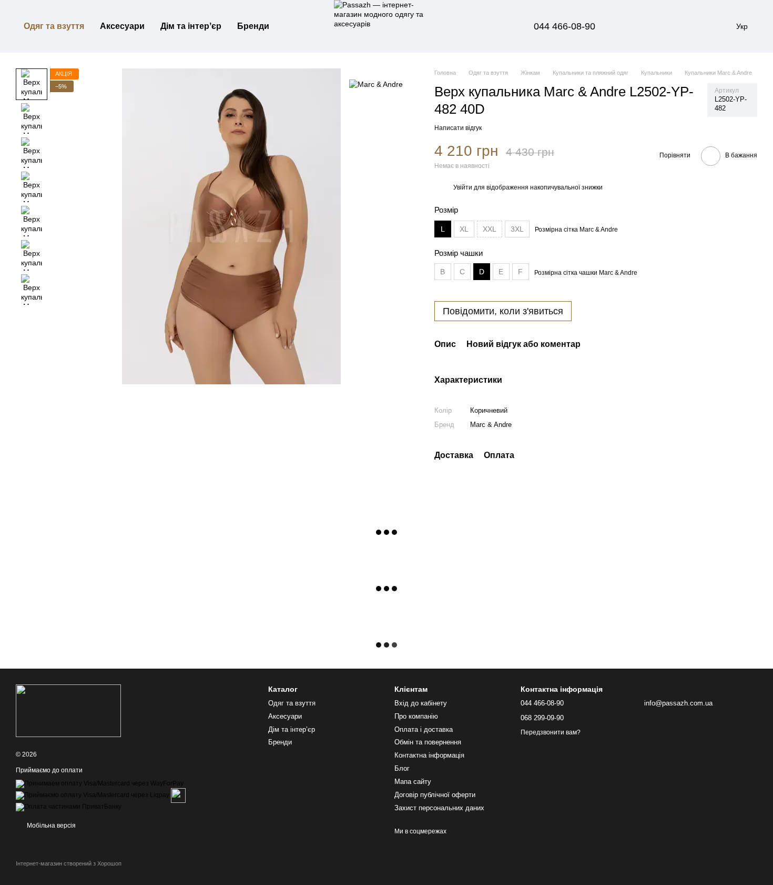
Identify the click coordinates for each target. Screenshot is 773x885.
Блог (402, 768)
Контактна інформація (429, 755)
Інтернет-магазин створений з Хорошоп (68, 863)
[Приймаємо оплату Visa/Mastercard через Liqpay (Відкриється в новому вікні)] (92, 795)
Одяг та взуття (54, 26)
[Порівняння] (635, 26)
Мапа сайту (412, 781)
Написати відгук (458, 128)
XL (464, 229)
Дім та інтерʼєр (190, 26)
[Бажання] (662, 26)
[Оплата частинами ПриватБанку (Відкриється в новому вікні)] (68, 806)
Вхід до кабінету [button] (420, 703)
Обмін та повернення (427, 742)
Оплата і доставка (423, 729)
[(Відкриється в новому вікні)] (178, 795)
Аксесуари (122, 26)
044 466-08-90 (564, 26)
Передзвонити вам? (551, 732)
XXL (489, 229)
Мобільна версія (50, 825)
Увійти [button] (462, 187)
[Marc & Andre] (376, 84)
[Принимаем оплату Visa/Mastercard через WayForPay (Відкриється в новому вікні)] (100, 783)
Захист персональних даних (439, 808)
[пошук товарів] (296, 26)
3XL (517, 229)
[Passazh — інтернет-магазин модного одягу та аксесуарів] (68, 710)
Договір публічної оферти (434, 795)
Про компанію (416, 716)
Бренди (253, 26)
